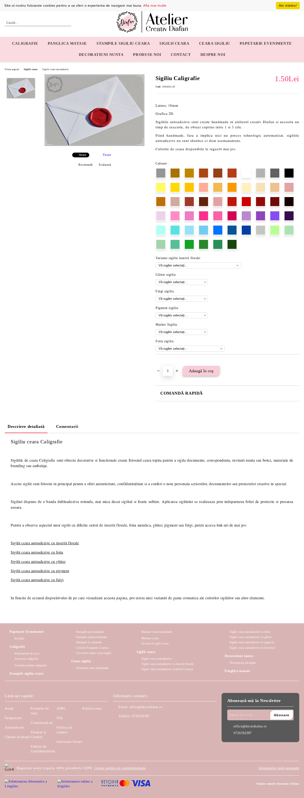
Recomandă (85, 164)
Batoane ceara (150, 638)
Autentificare (14, 727)
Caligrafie (25, 43)
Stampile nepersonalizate (91, 637)
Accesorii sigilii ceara (155, 643)
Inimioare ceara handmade (92, 668)
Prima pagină (12, 69)
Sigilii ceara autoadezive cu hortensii (252, 647)
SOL (60, 718)
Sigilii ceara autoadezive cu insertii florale (168, 664)
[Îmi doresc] (164, 362)
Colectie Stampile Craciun (92, 647)
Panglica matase (67, 43)
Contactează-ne (42, 723)
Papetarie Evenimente (27, 632)
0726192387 (141, 716)
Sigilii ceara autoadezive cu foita (37, 552)
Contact (181, 55)
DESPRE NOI (212, 55)
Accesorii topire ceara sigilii (93, 653)
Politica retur (92, 708)
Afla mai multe (154, 5)
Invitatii (19, 638)
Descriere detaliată (26, 426)
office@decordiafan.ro (146, 707)
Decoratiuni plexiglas (243, 662)
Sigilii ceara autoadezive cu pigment (40, 570)
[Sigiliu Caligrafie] (94, 145)
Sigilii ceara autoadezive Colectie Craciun (167, 669)
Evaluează (105, 164)
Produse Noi (147, 55)
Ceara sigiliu (214, 43)
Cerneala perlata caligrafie (30, 665)
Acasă (9, 708)
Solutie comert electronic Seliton (277, 783)
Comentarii (67, 426)
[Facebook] (117, 726)
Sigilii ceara (174, 43)
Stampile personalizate (90, 632)
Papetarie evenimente (266, 43)
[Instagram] (127, 726)
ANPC (61, 708)
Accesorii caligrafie (26, 658)
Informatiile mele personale (279, 768)
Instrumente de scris (27, 653)
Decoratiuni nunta (101, 55)
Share (82, 155)
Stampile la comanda (89, 642)
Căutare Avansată (17, 737)
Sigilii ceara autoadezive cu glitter (38, 561)
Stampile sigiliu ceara (123, 43)
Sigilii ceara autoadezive (55, 69)
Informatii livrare (69, 742)
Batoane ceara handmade (157, 632)
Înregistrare (13, 718)
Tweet (107, 155)
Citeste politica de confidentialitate (120, 768)
